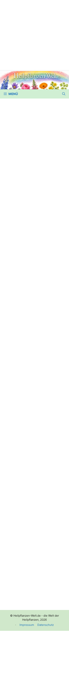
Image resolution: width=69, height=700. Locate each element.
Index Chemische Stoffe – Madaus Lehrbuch (26, 536)
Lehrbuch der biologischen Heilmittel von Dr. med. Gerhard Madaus (31, 170)
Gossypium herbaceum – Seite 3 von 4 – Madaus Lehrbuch (31, 353)
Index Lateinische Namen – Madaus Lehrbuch (27, 387)
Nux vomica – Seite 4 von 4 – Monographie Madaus (29, 584)
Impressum (27, 625)
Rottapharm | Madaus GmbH (29, 294)
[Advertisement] (34, 34)
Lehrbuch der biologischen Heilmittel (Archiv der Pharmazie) (33, 234)
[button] (64, 94)
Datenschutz (45, 625)
